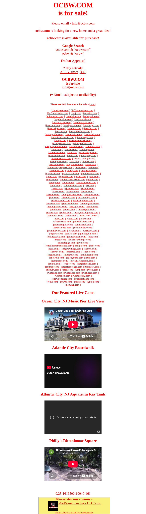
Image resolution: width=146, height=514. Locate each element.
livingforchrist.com (72, 194)
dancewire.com (57, 155)
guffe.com (52, 179)
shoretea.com (73, 251)
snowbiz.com (57, 257)
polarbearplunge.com (80, 239)
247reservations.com (82, 110)
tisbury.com (53, 269)
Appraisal (78, 61)
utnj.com (80, 269)
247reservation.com (58, 113)
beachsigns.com (56, 128)
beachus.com (74, 128)
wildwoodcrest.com (62, 278)
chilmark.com (93, 146)
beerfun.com (90, 128)
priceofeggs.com (66, 242)
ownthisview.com (57, 230)
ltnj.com (54, 197)
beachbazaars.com (83, 122)
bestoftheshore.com (80, 131)
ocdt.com (59, 218)
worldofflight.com (84, 278)
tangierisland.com (87, 263)
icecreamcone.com (86, 182)
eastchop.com (56, 164)
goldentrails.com (90, 173)
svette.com (69, 263)
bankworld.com (83, 119)
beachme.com (53, 125)
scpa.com (53, 248)
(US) (83, 72)
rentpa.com (81, 245)
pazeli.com (71, 233)
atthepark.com (91, 116)
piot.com (93, 236)
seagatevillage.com (71, 248)
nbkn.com (66, 212)
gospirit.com (66, 176)
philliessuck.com (56, 236)
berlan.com (61, 131)
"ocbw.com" (82, 49)
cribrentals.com (57, 152)
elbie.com (91, 164)
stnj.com (90, 257)
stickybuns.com (75, 257)
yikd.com (80, 281)
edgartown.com (75, 164)
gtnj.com (94, 176)
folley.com (72, 170)
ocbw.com (62, 49)
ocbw (65, 53)
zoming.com (72, 284)
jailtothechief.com (73, 185)
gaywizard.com (71, 173)
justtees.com (72, 188)
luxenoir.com (68, 197)
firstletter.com (57, 170)
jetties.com (57, 188)
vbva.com (93, 269)
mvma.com (69, 209)
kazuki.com (73, 191)
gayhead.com (53, 173)
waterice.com (55, 272)
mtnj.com (56, 209)
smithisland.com (89, 254)
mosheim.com (70, 203)
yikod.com (93, 281)
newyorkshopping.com (86, 212)
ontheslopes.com (62, 227)
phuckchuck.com (77, 236)
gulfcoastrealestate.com (73, 179)
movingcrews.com (57, 206)
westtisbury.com (81, 275)
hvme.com (68, 182)
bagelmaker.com (63, 119)
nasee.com (52, 212)
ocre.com (86, 218)
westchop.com (62, 275)
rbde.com (95, 245)
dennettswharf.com (61, 158)
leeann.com (53, 194)
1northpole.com (60, 110)
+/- (92, 104)
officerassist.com (62, 221)
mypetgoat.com (87, 209)
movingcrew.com (90, 203)
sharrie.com (90, 248)
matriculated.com (61, 200)
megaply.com (77, 206)
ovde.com (74, 230)
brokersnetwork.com (80, 140)
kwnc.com (87, 191)
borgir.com (60, 140)
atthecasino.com (55, 116)
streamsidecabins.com (82, 260)
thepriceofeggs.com (72, 266)
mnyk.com (92, 206)
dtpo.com (74, 161)
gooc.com (52, 176)
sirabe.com (89, 251)
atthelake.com (73, 116)
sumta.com (54, 263)
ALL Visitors (69, 72)
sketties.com (54, 254)
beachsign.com (91, 125)
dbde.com (73, 155)
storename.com (60, 260)
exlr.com (93, 167)
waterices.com (72, 272)
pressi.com (60, 239)
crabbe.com (71, 149)
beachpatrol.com (72, 125)
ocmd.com (72, 218)
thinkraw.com (92, 266)
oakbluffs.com (55, 215)
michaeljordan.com (83, 200)
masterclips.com (86, 197)
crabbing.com (87, 149)
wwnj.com (66, 281)
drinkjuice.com (59, 161)
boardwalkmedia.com (63, 137)
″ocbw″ (79, 53)
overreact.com (90, 230)
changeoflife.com (83, 143)
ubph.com (67, 269)
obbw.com (71, 215)
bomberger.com (85, 137)
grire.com (81, 176)
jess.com (89, 185)
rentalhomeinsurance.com (59, 245)
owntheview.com (83, 227)
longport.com (92, 194)
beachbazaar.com (62, 122)
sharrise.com (57, 251)
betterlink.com (92, 134)
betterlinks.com (74, 134)
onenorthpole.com (63, 224)
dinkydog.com (88, 155)
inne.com (55, 185)
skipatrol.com (71, 254)
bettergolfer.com (54, 134)
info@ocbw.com (73, 87)
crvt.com (72, 152)
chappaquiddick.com (56, 146)
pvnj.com (83, 242)
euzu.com (81, 167)
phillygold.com (88, 233)
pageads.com (56, 233)
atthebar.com (90, 113)
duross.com (88, 161)
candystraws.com (62, 143)
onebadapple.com (83, 221)
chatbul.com (76, 146)
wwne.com (52, 281)
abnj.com (76, 113)
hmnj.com (54, 182)
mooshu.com (53, 203)
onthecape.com (83, 224)
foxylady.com (88, 170)
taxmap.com (52, 266)
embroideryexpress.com (60, 167)
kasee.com (58, 191)
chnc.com (56, 149)
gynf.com (93, 179)
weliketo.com (90, 272)
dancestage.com (88, 152)
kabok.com (88, 188)
